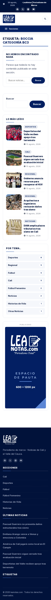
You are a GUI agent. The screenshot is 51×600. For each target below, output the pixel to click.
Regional (30, 174)
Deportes (30, 127)
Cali (27, 152)
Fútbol (6, 489)
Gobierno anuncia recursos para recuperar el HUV (33, 181)
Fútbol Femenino (12, 495)
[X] (23, 9)
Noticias (30, 221)
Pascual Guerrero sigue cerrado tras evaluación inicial (34, 159)
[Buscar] (45, 19)
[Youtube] (34, 9)
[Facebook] (17, 9)
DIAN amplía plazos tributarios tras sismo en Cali (34, 228)
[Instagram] (28, 9)
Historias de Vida (12, 502)
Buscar (38, 80)
